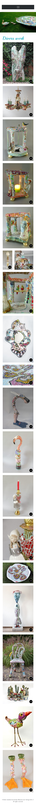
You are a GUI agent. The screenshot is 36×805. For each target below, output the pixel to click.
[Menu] (18, 7)
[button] (18, 63)
